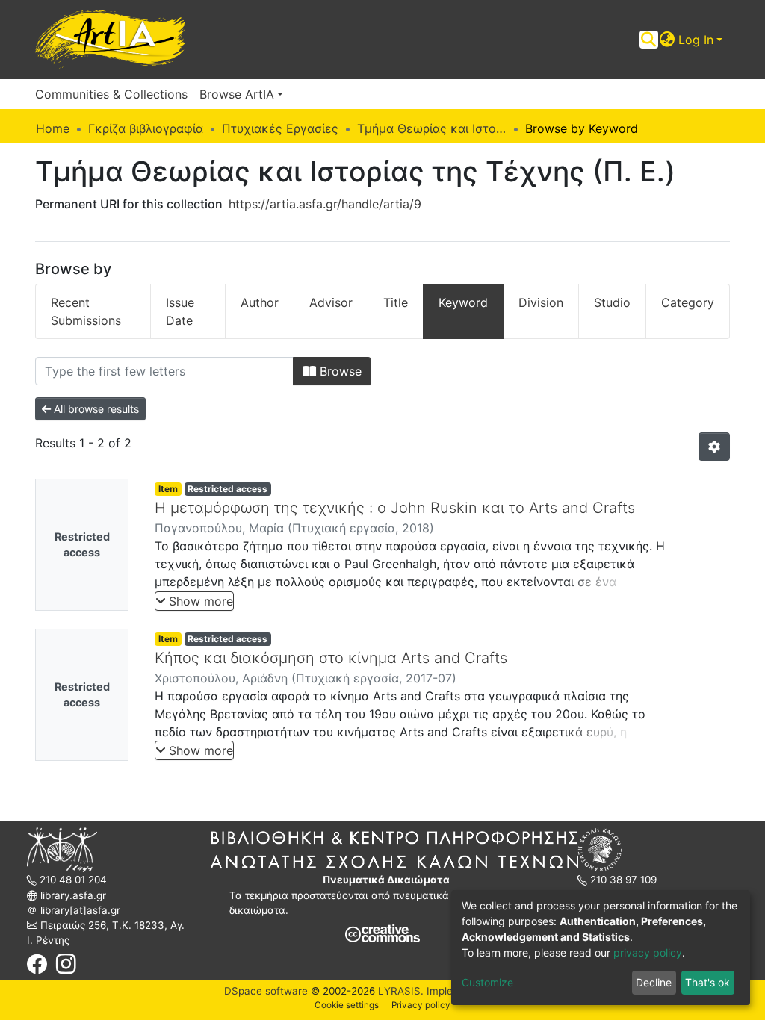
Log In (695, 39)
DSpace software (266, 991)
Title (395, 302)
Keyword (463, 302)
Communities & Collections (111, 94)
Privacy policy (420, 1005)
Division (540, 302)
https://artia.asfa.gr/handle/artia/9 (325, 203)
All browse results (95, 408)
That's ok (707, 982)
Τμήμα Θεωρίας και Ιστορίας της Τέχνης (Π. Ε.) (432, 128)
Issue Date (180, 311)
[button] (667, 40)
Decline (654, 982)
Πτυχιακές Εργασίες (280, 128)
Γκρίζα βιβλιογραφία (145, 128)
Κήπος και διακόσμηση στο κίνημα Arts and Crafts (331, 658)
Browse (339, 371)
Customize (487, 982)
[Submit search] (648, 40)
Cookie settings (347, 1005)
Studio (612, 302)
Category (687, 302)
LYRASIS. (401, 991)
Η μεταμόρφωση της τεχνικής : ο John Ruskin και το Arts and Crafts (395, 508)
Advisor (331, 302)
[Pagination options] (714, 446)
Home (52, 128)
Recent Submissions (86, 311)
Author (260, 302)
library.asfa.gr (71, 895)
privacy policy (647, 952)
